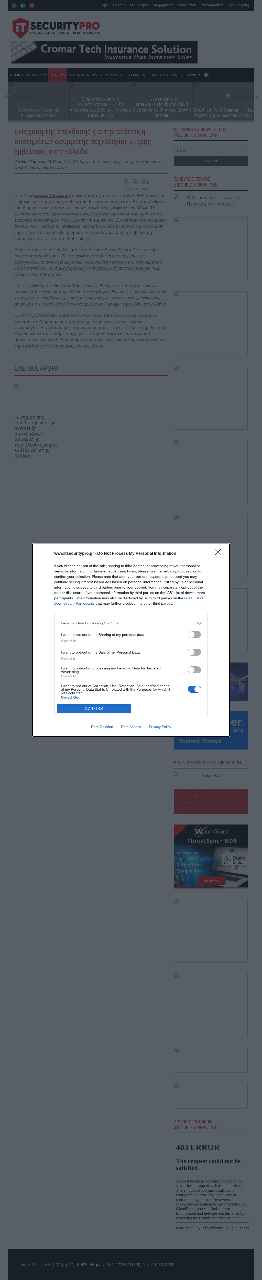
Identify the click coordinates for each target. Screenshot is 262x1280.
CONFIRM (94, 708)
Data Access (131, 727)
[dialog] (131, 640)
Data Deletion (102, 727)
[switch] (194, 634)
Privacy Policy (160, 727)
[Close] (219, 554)
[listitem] (131, 623)
